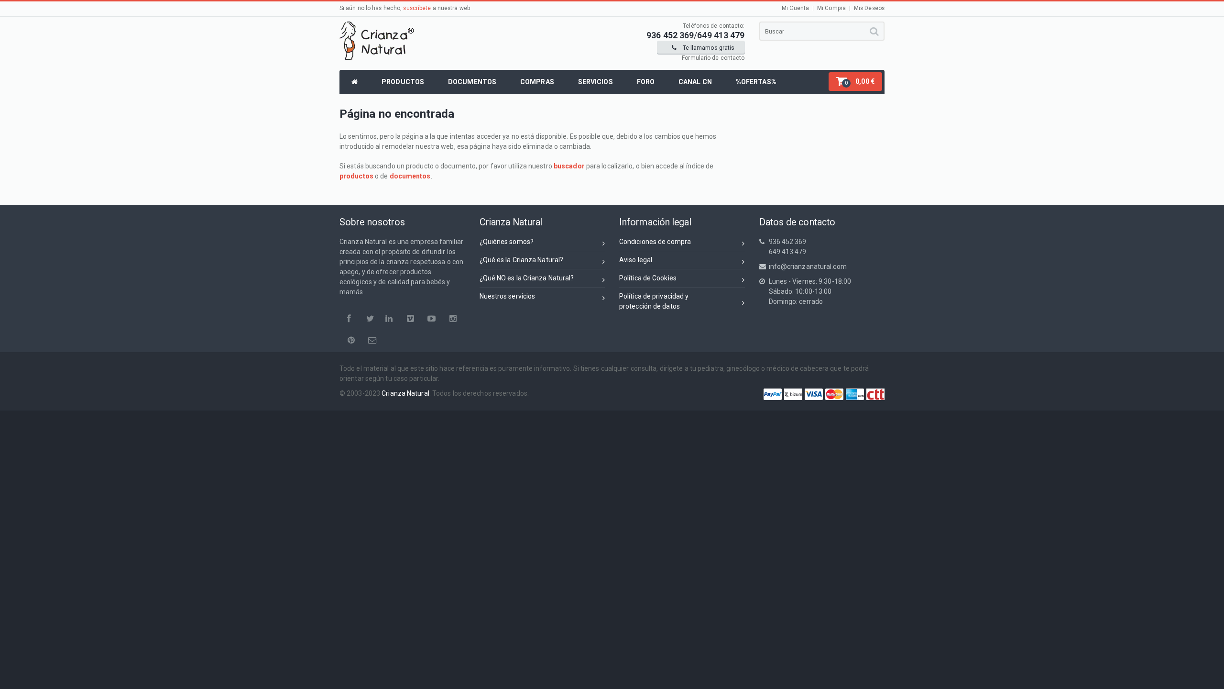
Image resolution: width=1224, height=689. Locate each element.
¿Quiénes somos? (507, 241)
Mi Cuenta (795, 8)
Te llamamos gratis (707, 47)
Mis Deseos (869, 8)
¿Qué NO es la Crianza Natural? (527, 278)
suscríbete (417, 8)
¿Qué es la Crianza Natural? (522, 260)
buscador (569, 166)
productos (356, 176)
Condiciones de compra (655, 241)
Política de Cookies (648, 278)
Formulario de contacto (713, 58)
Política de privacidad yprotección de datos (653, 301)
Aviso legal (635, 260)
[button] (855, 81)
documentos (410, 176)
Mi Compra (831, 8)
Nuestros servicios (508, 296)
